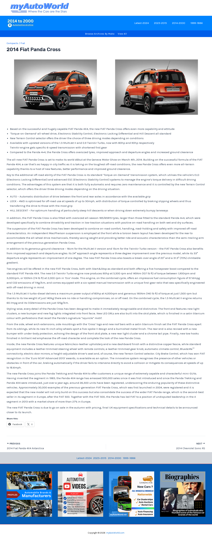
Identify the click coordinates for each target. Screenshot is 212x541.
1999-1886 (196, 23)
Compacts (12, 43)
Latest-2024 (141, 23)
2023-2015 (160, 23)
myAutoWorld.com (115, 533)
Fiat (23, 43)
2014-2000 (178, 23)
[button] (55, 87)
